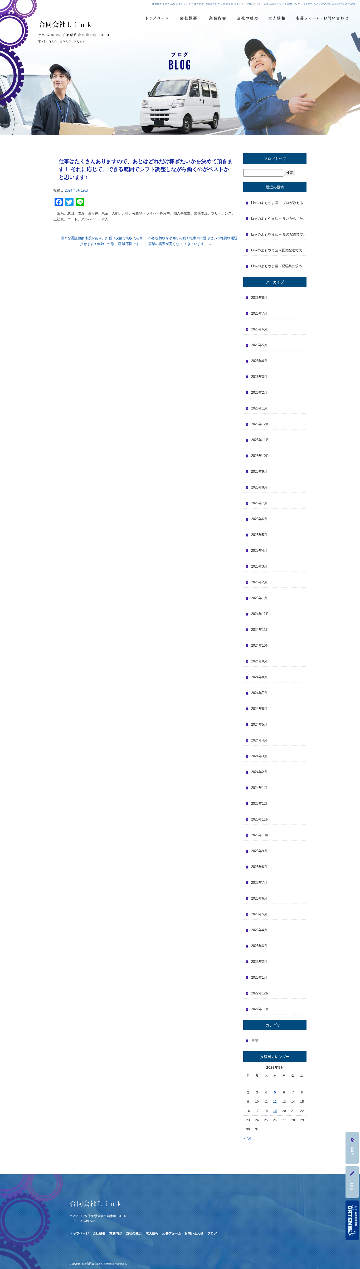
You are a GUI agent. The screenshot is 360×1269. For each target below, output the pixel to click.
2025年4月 (259, 551)
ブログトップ (275, 159)
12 (275, 1102)
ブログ (212, 1233)
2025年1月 (259, 598)
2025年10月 (260, 456)
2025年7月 (259, 503)
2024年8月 (259, 677)
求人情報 (275, 18)
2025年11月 (260, 440)
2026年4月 (259, 361)
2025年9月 (259, 472)
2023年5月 (259, 914)
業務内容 (217, 18)
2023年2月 (259, 962)
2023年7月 (259, 883)
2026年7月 (259, 313)
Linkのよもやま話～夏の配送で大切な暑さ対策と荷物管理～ (279, 250)
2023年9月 (259, 851)
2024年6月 (259, 709)
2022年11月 (260, 1009)
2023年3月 (259, 946)
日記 (254, 1041)
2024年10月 (260, 645)
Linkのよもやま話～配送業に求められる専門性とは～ (279, 266)
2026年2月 (259, 392)
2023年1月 (259, 977)
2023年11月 (260, 819)
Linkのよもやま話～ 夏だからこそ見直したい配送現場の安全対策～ (279, 219)
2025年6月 (259, 519)
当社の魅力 (246, 18)
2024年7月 (259, 693)
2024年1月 (259, 788)
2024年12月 (260, 614)
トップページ (156, 18)
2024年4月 (259, 740)
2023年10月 (260, 835)
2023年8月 (259, 867)
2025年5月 (259, 535)
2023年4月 (259, 930)
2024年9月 (259, 661)
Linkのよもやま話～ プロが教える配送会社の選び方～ (279, 203)
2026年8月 (259, 298)
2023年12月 (260, 804)
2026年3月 (259, 377)
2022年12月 (260, 993)
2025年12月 (260, 424)
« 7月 (247, 1138)
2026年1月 (259, 408)
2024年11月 (260, 630)
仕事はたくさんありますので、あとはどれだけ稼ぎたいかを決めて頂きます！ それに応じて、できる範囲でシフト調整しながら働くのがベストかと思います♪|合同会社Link (253, 3)
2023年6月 (259, 898)
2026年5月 (259, 345)
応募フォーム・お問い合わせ (322, 18)
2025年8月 (259, 487)
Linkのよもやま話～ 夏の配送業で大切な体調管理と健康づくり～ (279, 234)
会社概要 (188, 18)
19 (275, 1111)
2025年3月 (259, 566)
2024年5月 (259, 724)
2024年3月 (259, 756)
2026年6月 (259, 329)
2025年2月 (259, 582)
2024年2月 (259, 772)
